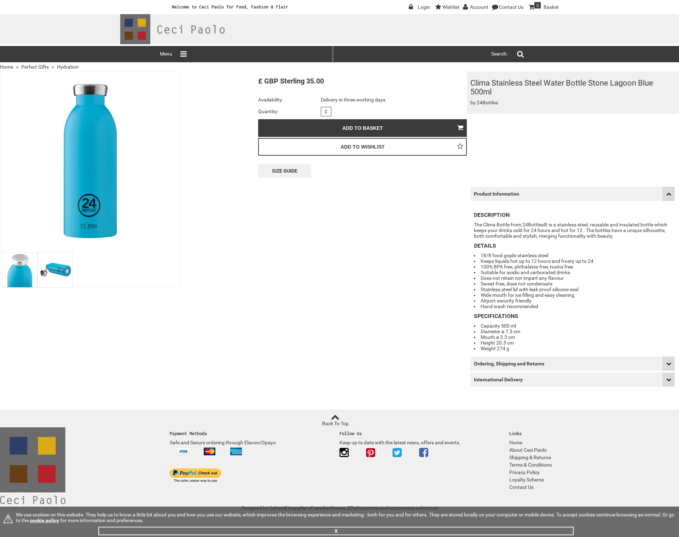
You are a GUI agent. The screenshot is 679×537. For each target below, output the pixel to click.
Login (424, 7)
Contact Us (511, 7)
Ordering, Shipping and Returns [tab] (509, 363)
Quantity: (268, 111)
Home (6, 67)
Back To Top (335, 423)
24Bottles (487, 102)
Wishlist (450, 7)
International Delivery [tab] (498, 379)
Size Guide (284, 171)
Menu (166, 54)
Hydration (68, 67)
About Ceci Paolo (528, 450)
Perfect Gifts (35, 67)
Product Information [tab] (496, 194)
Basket (543, 6)
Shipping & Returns (530, 457)
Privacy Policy (524, 472)
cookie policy (44, 520)
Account (479, 7)
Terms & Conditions (530, 465)
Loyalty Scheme (526, 480)
